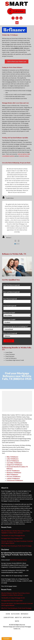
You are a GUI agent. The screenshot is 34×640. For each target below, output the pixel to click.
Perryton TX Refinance (13, 476)
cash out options (22, 154)
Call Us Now (18, 11)
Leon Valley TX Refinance (14, 462)
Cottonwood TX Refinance (15, 480)
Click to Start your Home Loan (16, 61)
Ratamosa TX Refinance (14, 472)
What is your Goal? (9, 312)
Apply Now (26, 617)
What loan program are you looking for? (15, 326)
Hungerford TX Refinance (14, 464)
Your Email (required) (9, 305)
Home (8, 614)
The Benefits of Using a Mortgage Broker (13, 535)
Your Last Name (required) (11, 292)
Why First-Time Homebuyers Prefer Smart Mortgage (16, 546)
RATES (17, 621)
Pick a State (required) (10, 333)
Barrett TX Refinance (13, 470)
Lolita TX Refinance (12, 459)
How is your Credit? (9, 319)
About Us (18, 617)
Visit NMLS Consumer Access (18, 560)
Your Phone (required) (10, 299)
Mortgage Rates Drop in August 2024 (12, 538)
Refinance (24, 614)
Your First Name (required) (11, 285)
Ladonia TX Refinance (13, 478)
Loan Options (9, 617)
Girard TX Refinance (13, 460)
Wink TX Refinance (12, 474)
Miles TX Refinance (12, 457)
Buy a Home (15, 614)
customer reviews (24, 156)
